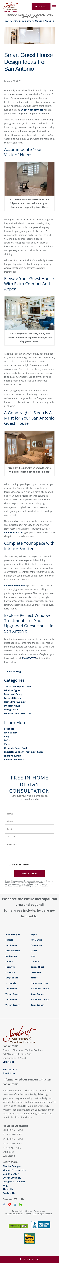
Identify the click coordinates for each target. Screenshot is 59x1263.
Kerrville (35, 961)
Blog (6, 736)
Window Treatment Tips (17, 713)
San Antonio (11, 945)
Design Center (11, 1173)
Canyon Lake (11, 977)
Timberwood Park (39, 983)
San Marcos (36, 939)
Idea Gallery (10, 732)
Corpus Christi (37, 967)
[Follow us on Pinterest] (9, 1204)
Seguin (34, 934)
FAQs (7, 740)
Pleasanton (36, 945)
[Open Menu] (54, 7)
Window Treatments (14, 1170)
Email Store (9, 1073)
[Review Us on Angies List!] (18, 1226)
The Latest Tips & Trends (18, 686)
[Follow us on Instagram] (15, 1204)
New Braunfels (12, 950)
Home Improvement (15, 701)
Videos (7, 744)
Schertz (9, 939)
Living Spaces (11, 709)
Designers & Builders (14, 1181)
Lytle (33, 956)
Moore (34, 950)
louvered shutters (14, 532)
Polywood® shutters (15, 585)
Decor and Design (13, 694)
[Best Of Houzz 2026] (29, 1238)
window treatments (32, 109)
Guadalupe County (40, 988)
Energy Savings (12, 755)
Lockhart (9, 961)
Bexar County (37, 994)
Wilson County (12, 994)
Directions (8, 1061)
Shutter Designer (12, 1166)
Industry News (12, 705)
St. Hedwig (10, 983)
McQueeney (11, 956)
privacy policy (25, 886)
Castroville (36, 972)
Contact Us (9, 1193)
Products (9, 728)
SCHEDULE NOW (29, 873)
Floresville (10, 967)
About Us (8, 1189)
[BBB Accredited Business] (40, 1224)
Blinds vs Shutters (14, 759)
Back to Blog (14, 671)
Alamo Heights (12, 934)
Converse (10, 972)
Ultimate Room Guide (16, 748)
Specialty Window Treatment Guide (23, 751)
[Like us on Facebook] (4, 1204)
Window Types (12, 690)
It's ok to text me (21, 865)
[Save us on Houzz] (20, 1204)
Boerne (34, 977)
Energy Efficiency (13, 698)
